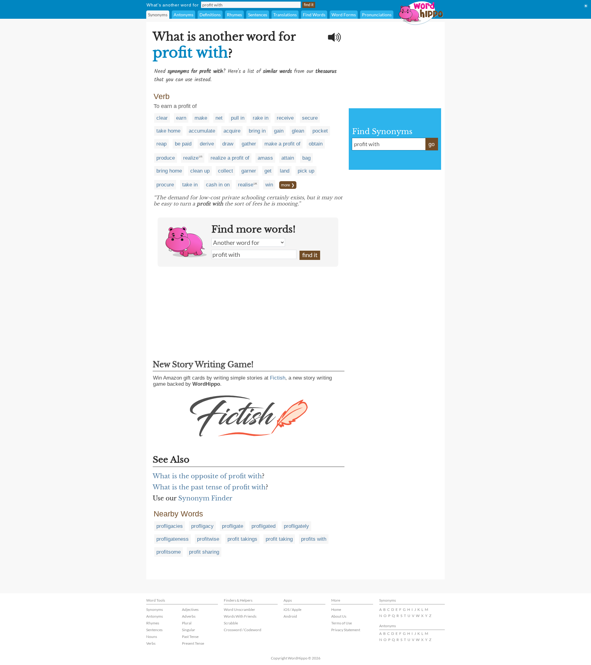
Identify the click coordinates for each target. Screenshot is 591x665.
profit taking (279, 539)
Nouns (151, 636)
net (219, 118)
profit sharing (204, 552)
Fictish (277, 378)
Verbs (150, 643)
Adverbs (188, 616)
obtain (316, 144)
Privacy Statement (345, 629)
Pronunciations (377, 14)
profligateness (172, 539)
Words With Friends (240, 616)
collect (225, 171)
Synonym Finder (205, 498)
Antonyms (183, 14)
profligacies (169, 526)
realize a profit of (230, 158)
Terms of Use (341, 623)
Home (336, 609)
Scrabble (231, 623)
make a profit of (282, 144)
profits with (313, 539)
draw (227, 144)
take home (168, 131)
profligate (232, 526)
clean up (200, 171)
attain (287, 158)
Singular (188, 629)
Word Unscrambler (239, 609)
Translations (285, 14)
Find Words (314, 14)
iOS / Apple (292, 609)
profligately (296, 526)
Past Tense (190, 636)
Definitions (210, 14)
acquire (231, 131)
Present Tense (193, 643)
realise (245, 185)
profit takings (242, 539)
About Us (338, 616)
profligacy (202, 526)
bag (306, 158)
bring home (169, 171)
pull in (237, 118)
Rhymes (234, 14)
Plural (186, 623)
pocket (320, 131)
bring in (257, 131)
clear (162, 118)
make (201, 118)
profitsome (168, 552)
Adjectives (190, 609)
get (267, 171)
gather (249, 144)
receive (285, 118)
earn (181, 118)
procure (165, 185)
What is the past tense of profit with (209, 487)
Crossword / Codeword (242, 629)
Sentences (257, 14)
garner (248, 171)
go (431, 144)
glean (298, 131)
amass (265, 158)
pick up (306, 171)
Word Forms (344, 14)
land (284, 171)
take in (190, 185)
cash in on (218, 185)
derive (207, 144)
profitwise (208, 539)
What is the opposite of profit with (207, 476)
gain (278, 131)
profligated (263, 526)
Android (290, 616)
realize (191, 158)
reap (161, 144)
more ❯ (288, 185)
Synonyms (157, 14)
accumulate (202, 131)
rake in (260, 118)
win (269, 185)
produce (165, 158)
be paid (183, 144)
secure (310, 118)
